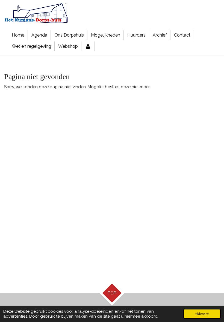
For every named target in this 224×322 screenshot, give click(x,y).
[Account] (88, 46)
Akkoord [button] (202, 314)
